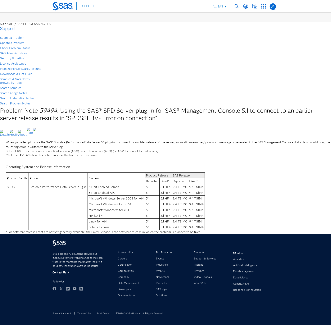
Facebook (54, 289)
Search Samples (10, 88)
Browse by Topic (11, 83)
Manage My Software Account (20, 69)
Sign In (273, 6)
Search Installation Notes (17, 98)
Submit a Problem (12, 37)
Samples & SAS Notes (15, 79)
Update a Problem (12, 43)
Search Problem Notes (15, 103)
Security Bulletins (12, 58)
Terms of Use (84, 313)
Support (8, 28)
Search (236, 6)
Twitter (61, 289)
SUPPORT (87, 6)
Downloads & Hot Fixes (16, 74)
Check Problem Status (15, 48)
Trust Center (103, 313)
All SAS (218, 6)
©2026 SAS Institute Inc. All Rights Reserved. (140, 313)
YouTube (74, 289)
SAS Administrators (13, 53)
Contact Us (254, 6)
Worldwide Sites (245, 6)
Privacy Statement (61, 313)
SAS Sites (263, 6)
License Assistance (13, 63)
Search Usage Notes (13, 93)
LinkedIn (68, 289)
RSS (81, 289)
